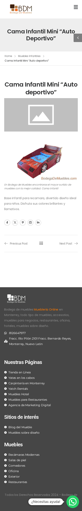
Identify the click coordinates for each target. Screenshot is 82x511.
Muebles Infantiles (29, 56)
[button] (61, 7)
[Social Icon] (7, 223)
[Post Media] (41, 115)
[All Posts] (41, 243)
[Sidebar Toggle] (78, 38)
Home (8, 56)
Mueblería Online (46, 309)
